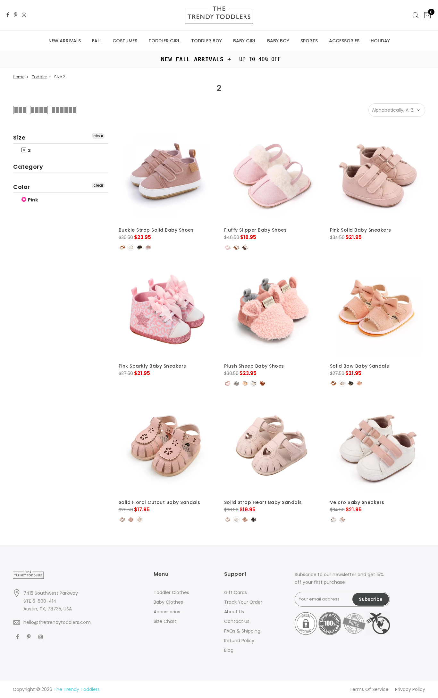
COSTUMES (125, 41)
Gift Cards (235, 592)
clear (98, 136)
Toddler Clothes (171, 592)
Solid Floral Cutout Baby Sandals (159, 502)
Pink (32, 200)
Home (18, 77)
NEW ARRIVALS (64, 41)
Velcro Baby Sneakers (357, 502)
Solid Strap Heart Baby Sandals (263, 502)
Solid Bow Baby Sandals (359, 366)
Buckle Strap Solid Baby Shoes (156, 230)
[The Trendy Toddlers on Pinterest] (15, 15)
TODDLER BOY (206, 41)
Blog (228, 650)
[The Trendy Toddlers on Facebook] (7, 15)
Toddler (39, 77)
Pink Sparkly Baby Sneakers (152, 366)
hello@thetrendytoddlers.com (57, 622)
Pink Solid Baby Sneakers (360, 230)
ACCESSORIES (344, 41)
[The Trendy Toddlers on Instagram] (24, 15)
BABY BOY (278, 41)
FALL (96, 41)
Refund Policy (239, 640)
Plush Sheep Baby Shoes (254, 366)
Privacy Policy (410, 689)
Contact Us (236, 621)
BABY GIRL (244, 41)
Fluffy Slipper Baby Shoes (255, 230)
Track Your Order (243, 602)
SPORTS (309, 41)
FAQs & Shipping (242, 631)
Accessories (167, 612)
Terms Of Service (369, 689)
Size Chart (165, 621)
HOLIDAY (380, 41)
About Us (234, 612)
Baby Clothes (168, 602)
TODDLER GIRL (164, 41)
